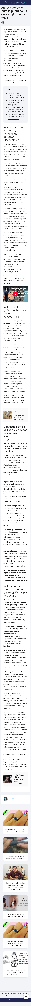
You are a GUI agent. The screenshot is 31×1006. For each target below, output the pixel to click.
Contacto (4, 1000)
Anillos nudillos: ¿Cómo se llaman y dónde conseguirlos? (16, 102)
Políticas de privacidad (16, 1000)
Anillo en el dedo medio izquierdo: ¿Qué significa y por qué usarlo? (16, 117)
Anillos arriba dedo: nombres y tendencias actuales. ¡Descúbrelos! (16, 95)
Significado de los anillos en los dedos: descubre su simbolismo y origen (16, 109)
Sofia (7, 21)
